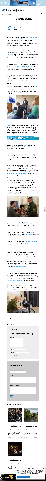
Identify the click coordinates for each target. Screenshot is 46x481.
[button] (43, 468)
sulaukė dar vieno (11, 254)
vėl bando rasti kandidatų (32, 241)
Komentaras (12, 337)
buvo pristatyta (10, 287)
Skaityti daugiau (20, 437)
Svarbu (28, 22)
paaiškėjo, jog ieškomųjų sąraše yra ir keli (20, 147)
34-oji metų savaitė (31, 427)
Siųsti (11, 396)
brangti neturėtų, (28, 234)
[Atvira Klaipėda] (13, 12)
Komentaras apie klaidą (14, 385)
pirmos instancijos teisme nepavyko (25, 66)
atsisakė (12, 134)
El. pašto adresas (13, 352)
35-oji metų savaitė (15, 427)
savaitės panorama (18, 318)
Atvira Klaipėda (17, 28)
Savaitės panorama (21, 22)
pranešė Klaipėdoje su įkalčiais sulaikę (27, 224)
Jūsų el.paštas (13, 369)
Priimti (23, 476)
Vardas (11, 349)
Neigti (38, 476)
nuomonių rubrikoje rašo (13, 280)
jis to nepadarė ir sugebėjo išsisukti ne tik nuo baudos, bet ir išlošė (22, 172)
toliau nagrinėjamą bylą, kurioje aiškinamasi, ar (22, 87)
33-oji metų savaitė (15, 461)
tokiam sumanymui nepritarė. (19, 266)
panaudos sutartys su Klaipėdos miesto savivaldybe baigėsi (22, 38)
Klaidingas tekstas (13, 375)
